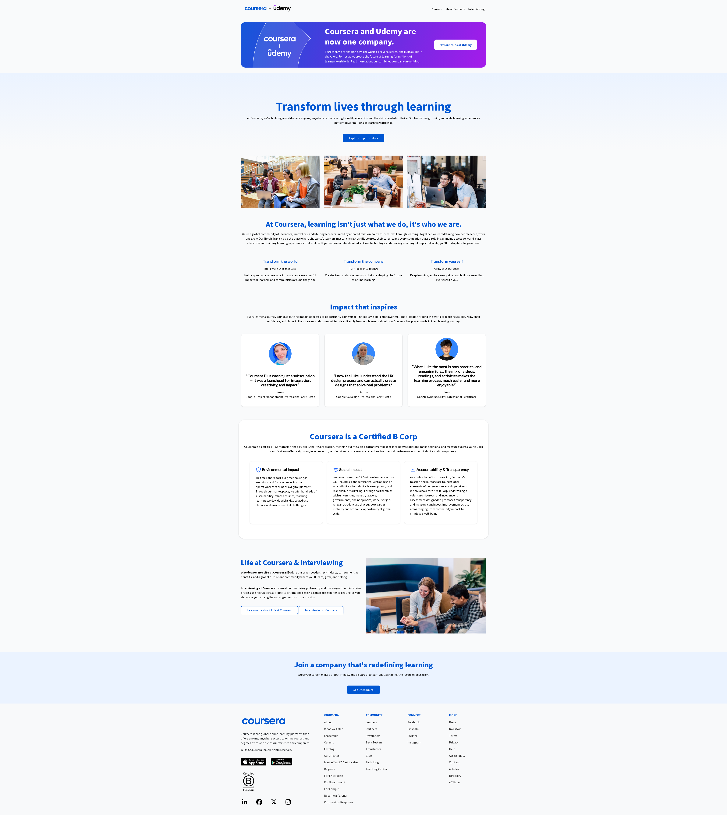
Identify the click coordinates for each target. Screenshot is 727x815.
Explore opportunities (363, 138)
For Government (335, 782)
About (328, 722)
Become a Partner (335, 795)
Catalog (329, 749)
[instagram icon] (288, 803)
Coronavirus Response (338, 802)
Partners (371, 729)
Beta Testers (374, 742)
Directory (455, 776)
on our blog (412, 61)
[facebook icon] (259, 803)
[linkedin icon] (244, 803)
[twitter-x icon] (274, 803)
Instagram (414, 742)
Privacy (453, 742)
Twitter (412, 736)
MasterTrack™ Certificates (341, 762)
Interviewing (476, 9)
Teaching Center (376, 769)
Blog (369, 755)
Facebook (413, 722)
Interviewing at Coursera (321, 610)
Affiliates (455, 782)
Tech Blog (372, 762)
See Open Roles (363, 690)
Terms (453, 736)
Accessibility (457, 755)
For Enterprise (333, 776)
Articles (454, 769)
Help (452, 749)
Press (452, 722)
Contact (454, 762)
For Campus (331, 789)
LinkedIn (413, 729)
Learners (371, 722)
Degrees (329, 769)
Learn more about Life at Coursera (269, 610)
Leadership (331, 736)
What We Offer (333, 729)
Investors (455, 729)
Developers (373, 736)
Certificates (331, 755)
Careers (437, 9)
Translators (373, 749)
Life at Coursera (455, 9)
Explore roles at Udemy (456, 45)
